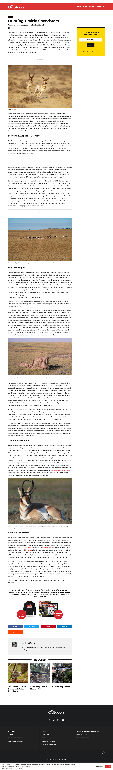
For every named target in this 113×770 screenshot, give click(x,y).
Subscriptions (89, 6)
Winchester (47, 547)
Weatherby (27, 547)
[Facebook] (49, 720)
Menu (99, 6)
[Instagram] (58, 720)
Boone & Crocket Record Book (60, 470)
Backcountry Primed (61, 687)
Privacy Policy (81, 734)
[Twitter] (53, 720)
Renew (44, 738)
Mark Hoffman (14, 28)
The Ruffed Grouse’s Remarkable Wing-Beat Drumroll (17, 689)
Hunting (11, 16)
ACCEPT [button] (108, 766)
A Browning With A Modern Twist (38, 688)
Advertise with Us (15, 738)
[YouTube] (63, 720)
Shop (79, 6)
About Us (11, 731)
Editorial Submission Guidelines (88, 731)
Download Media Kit (15, 741)
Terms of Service (82, 738)
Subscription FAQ (48, 741)
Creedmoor (28, 550)
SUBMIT (91, 45)
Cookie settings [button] (99, 766)
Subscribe (46, 734)
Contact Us (12, 734)
